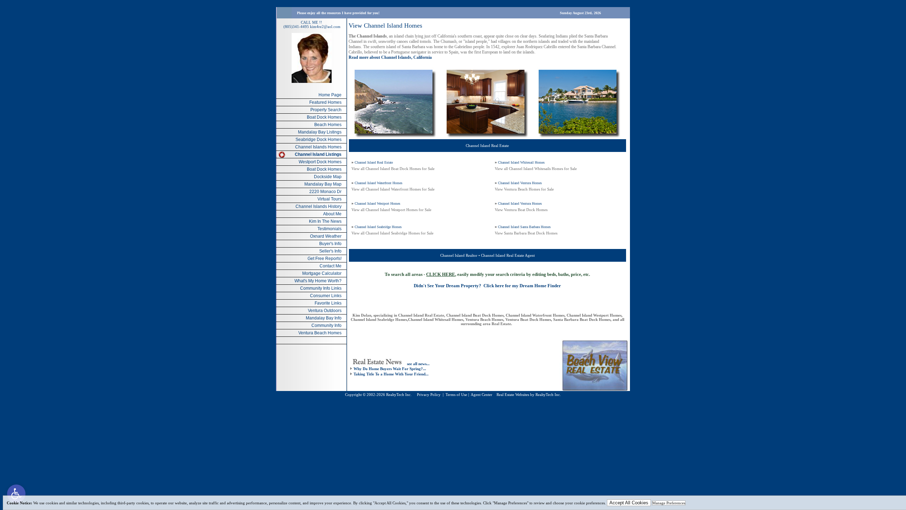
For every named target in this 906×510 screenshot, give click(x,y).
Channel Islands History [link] (319, 206)
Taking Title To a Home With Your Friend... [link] (391, 374)
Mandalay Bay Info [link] (324, 318)
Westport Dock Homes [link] (320, 161)
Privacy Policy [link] (429, 395)
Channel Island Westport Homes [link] (377, 203)
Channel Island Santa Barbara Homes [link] (524, 227)
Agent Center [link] (481, 395)
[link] (16, 493)
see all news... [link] (418, 364)
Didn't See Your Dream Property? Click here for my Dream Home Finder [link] (487, 285)
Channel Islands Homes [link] (318, 146)
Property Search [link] (326, 109)
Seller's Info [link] (330, 251)
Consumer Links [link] (326, 295)
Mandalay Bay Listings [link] (320, 132)
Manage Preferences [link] (668, 503)
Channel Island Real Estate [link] (374, 162)
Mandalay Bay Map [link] (323, 184)
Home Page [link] (330, 94)
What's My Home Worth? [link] (318, 280)
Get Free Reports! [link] (325, 258)
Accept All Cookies (628, 502)
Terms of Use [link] (456, 395)
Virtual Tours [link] (329, 199)
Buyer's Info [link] (330, 243)
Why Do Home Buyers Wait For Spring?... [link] (390, 369)
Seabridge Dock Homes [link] (319, 139)
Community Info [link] (326, 325)
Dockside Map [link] (328, 176)
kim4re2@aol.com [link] (325, 26)
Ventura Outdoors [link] (325, 310)
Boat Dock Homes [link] (324, 117)
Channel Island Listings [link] (318, 154)
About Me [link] (332, 213)
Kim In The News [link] (325, 221)
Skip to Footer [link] (34, 16)
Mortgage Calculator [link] (322, 273)
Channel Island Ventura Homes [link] (520, 183)
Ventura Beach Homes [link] (320, 332)
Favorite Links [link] (328, 303)
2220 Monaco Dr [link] (325, 191)
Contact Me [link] (331, 266)
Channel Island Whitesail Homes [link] (521, 162)
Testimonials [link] (329, 228)
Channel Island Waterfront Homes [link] (378, 183)
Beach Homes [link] (328, 124)
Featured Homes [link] (325, 102)
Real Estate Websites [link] (513, 395)
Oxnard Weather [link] (326, 236)
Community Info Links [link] (321, 288)
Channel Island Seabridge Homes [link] (378, 227)
